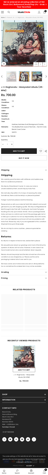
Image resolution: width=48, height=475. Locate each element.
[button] (41, 64)
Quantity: (4, 140)
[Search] (8, 12)
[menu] (2, 12)
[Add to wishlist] (41, 151)
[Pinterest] (16, 439)
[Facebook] (4, 439)
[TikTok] (22, 439)
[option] (24, 43)
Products (10, 17)
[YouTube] (28, 439)
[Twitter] (34, 439)
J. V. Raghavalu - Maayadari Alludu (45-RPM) (24, 376)
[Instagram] (10, 439)
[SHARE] (45, 151)
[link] (12, 326)
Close (46, 4)
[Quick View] (33, 351)
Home (3, 17)
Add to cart (19, 151)
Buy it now (24, 158)
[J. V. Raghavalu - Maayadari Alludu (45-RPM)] (24, 356)
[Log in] (39, 12)
